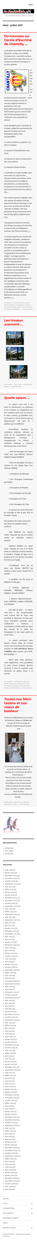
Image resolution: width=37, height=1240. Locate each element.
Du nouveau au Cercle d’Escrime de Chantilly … (18, 40)
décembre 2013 (10, 1045)
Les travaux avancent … (13, 322)
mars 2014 (9, 1037)
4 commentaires (27, 309)
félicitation (7, 804)
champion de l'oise (22, 683)
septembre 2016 (11, 984)
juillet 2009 (9, 1159)
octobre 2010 (10, 1123)
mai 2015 (8, 1006)
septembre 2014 (11, 1020)
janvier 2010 (9, 1145)
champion (12, 683)
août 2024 (9, 909)
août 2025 (9, 887)
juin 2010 (8, 1134)
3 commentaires (16, 386)
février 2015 (9, 1012)
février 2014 (9, 1039)
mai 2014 (8, 1031)
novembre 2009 (11, 1150)
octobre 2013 (10, 1048)
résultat (11, 688)
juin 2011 (8, 1106)
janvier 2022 (10, 928)
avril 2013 (8, 1059)
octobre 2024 (10, 903)
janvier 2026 (10, 873)
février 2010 (9, 1142)
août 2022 (9, 923)
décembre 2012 (11, 1067)
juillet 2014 (9, 1025)
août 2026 (9, 870)
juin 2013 (8, 1056)
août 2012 (8, 1073)
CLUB (5, 1203)
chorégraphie (20, 305)
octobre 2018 (10, 967)
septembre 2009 (11, 1156)
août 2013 (8, 1050)
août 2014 (8, 1023)
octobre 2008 (10, 1184)
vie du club (25, 303)
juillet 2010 (9, 1131)
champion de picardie (11, 686)
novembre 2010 (11, 1120)
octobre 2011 (10, 1100)
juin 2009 (8, 1161)
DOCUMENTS (8, 1213)
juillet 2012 (9, 1075)
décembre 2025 (11, 876)
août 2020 (9, 948)
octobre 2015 (10, 995)
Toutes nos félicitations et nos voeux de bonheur (18, 705)
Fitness (14, 307)
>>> (29, 231)
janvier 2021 (9, 942)
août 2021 (8, 937)
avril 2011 (8, 1109)
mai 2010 (8, 1136)
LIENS (5, 1223)
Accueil (6, 1199)
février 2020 (9, 953)
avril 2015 (8, 1009)
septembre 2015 (11, 998)
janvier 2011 (9, 1114)
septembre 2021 (11, 934)
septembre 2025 (11, 884)
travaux (6, 386)
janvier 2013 (9, 1064)
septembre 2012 (11, 1070)
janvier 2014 (9, 1042)
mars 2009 (9, 1170)
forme (19, 307)
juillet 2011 (9, 1103)
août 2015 (8, 1000)
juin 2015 (8, 1003)
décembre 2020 (11, 945)
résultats (17, 688)
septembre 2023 (11, 914)
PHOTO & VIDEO (9, 1228)
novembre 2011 (11, 1098)
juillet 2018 (9, 973)
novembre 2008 (11, 1181)
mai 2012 (8, 1081)
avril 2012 (8, 1084)
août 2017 (8, 975)
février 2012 (9, 1089)
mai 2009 (8, 1164)
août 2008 (9, 1186)
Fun (23, 307)
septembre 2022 (11, 920)
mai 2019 (8, 962)
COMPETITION (8, 1208)
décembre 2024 (11, 898)
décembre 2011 (10, 1095)
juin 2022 (8, 925)
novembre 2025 (11, 878)
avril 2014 (8, 1034)
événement (18, 303)
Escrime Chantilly (8, 1234)
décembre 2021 (11, 931)
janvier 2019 (9, 964)
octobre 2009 (10, 1153)
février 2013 (9, 1062)
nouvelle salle (27, 384)
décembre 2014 (11, 1014)
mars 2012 (9, 1087)
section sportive (15, 309)
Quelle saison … (17, 398)
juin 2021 (8, 939)
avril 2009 (9, 1167)
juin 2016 (8, 989)
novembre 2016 (11, 981)
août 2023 (9, 917)
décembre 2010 (11, 1117)
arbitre (6, 683)
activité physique (9, 305)
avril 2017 (8, 978)
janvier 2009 (10, 1175)
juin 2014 (8, 1028)
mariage (14, 804)
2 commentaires (27, 688)
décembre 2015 (11, 992)
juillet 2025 (9, 889)
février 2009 (9, 1173)
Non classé (9, 851)
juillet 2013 (9, 1053)
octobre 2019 (10, 956)
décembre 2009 (11, 1148)
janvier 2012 (9, 1092)
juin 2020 (8, 950)
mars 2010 (9, 1139)
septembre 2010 (11, 1125)
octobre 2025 (10, 881)
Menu (31, 4)
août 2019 (9, 959)
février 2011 (9, 1111)
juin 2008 (8, 1189)
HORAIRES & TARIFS (11, 1218)
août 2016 (9, 987)
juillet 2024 (9, 912)
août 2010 (8, 1128)
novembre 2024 (11, 900)
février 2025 (9, 892)
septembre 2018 (11, 970)
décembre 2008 (11, 1178)
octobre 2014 (10, 1017)
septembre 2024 (11, 906)
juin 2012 (8, 1078)
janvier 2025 (10, 895)
